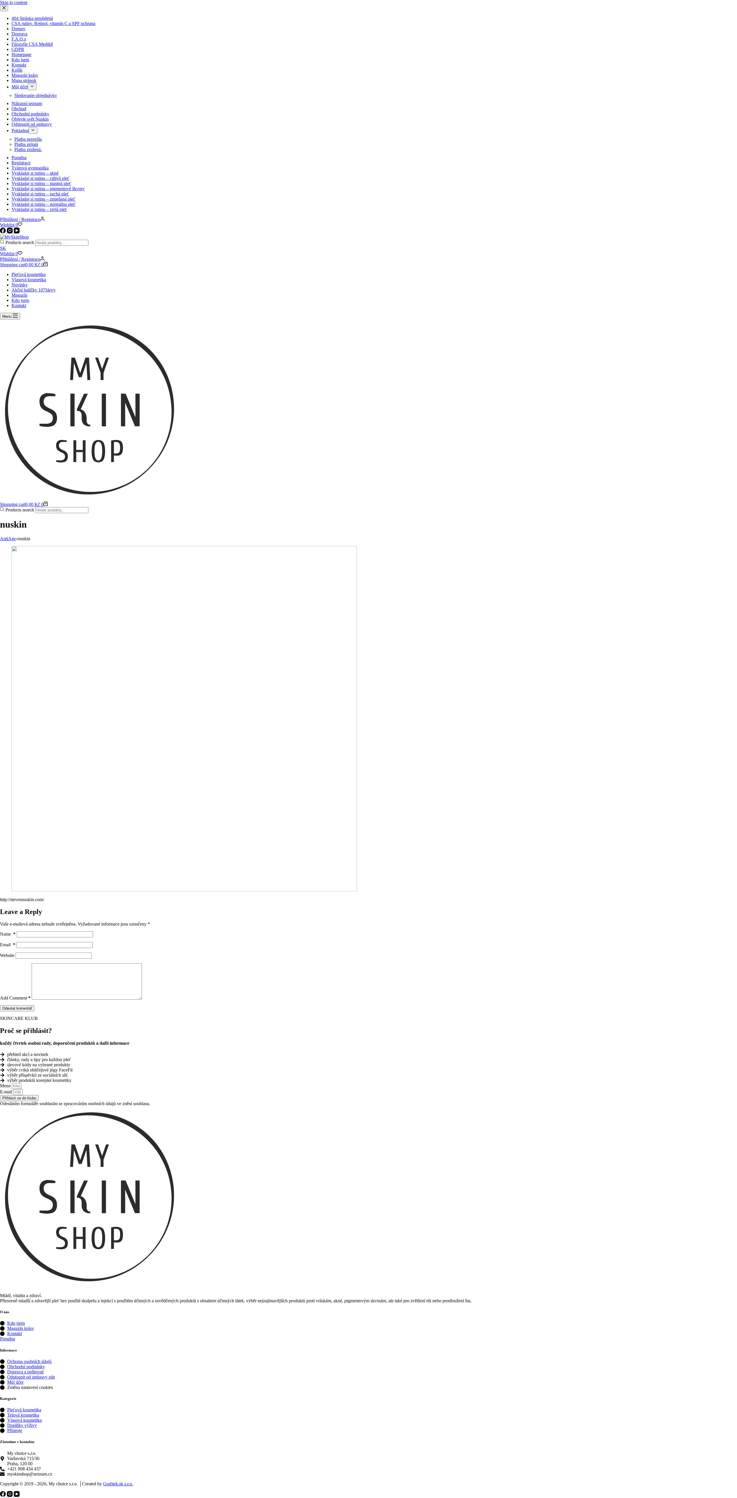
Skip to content (13, 2)
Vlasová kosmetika (29, 279)
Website (7, 955)
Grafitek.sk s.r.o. (118, 1483)
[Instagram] (10, 1495)
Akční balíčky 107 (34, 290)
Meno (6, 1085)
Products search (20, 242)
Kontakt (19, 305)
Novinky (20, 284)
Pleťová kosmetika (28, 274)
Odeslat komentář (17, 1008)
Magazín (19, 295)
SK (3, 248)
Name (8, 934)
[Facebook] (3, 1495)
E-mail (6, 1091)
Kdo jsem (20, 300)
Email (7, 944)
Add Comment (15, 998)
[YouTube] (17, 1495)
